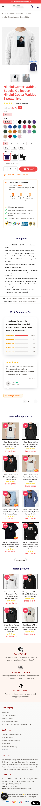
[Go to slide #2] (26, 78)
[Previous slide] (5, 46)
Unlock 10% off (4, 796)
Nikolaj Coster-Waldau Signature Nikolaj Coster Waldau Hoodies (30, 512)
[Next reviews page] (36, 401)
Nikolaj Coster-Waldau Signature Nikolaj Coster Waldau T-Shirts (10, 444)
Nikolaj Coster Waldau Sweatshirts (15, 17)
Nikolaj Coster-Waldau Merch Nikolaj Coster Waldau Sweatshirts (30, 444)
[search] (31, 6)
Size (4, 140)
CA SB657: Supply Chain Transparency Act (17, 724)
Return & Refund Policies (11, 740)
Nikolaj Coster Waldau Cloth (20, 14)
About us (5, 712)
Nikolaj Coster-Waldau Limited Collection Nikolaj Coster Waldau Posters (10, 512)
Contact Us (6, 743)
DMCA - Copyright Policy (10, 721)
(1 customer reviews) (20, 103)
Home (4, 14)
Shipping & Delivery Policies (12, 734)
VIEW (10, 437)
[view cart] (38, 6)
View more (20, 560)
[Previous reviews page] (25, 401)
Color (5, 118)
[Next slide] (36, 46)
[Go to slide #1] (15, 78)
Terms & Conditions (9, 715)
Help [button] (37, 803)
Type (5, 111)
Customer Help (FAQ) (9, 746)
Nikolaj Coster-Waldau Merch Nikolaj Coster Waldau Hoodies (10, 477)
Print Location (8, 151)
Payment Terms (7, 737)
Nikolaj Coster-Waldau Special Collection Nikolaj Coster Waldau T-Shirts (10, 544)
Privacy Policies (7, 718)
